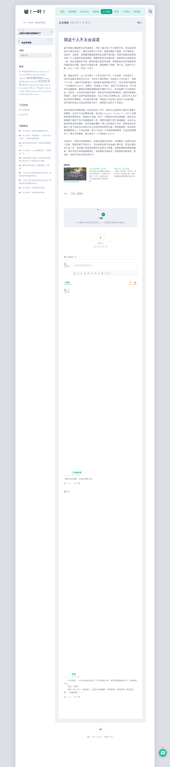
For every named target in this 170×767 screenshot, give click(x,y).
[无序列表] (92, 273)
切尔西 (42, 81)
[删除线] (85, 273)
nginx (42, 74)
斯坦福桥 (32, 91)
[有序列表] (88, 273)
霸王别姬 (35, 94)
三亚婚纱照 (77, 472)
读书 (23, 94)
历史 (36, 85)
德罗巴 (42, 88)
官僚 (22, 88)
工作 (30, 88)
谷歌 (26, 94)
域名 (46, 85)
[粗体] (74, 273)
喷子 (43, 85)
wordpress (35, 78)
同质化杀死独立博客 (71, 182)
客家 (26, 88)
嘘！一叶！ (35, 11)
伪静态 (27, 82)
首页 (62, 11)
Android (37, 72)
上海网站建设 (26, 158)
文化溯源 (106, 11)
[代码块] (99, 273)
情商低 (79, 194)
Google (24, 75)
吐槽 (39, 85)
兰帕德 (32, 82)
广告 (38, 88)
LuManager (36, 75)
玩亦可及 (24, 115)
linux (29, 74)
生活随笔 (72, 11)
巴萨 (34, 88)
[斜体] (78, 273)
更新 (37, 91)
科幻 (47, 91)
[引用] (95, 273)
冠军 (36, 82)
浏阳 (44, 91)
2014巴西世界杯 (26, 71)
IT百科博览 (25, 110)
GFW (20, 75)
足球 (30, 94)
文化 (27, 91)
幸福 (74, 674)
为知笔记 (47, 78)
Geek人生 (84, 11)
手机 (47, 88)
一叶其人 (126, 11)
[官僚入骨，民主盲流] (126, 172)
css (48, 72)
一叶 (23, 131)
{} (106, 273)
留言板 (137, 11)
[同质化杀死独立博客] (75, 173)
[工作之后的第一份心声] (101, 174)
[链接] (102, 273)
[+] (109, 273)
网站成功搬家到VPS (40, 131)
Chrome (43, 72)
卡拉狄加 (31, 85)
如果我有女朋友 (38, 188)
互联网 (21, 82)
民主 (40, 91)
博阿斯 (24, 85)
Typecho (22, 78)
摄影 (22, 91)
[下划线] (81, 273)
